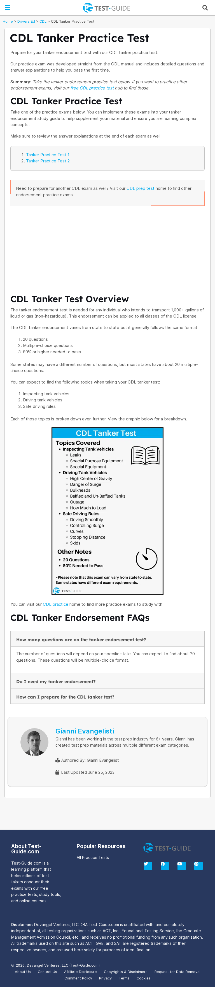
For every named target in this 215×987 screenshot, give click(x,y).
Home (8, 21)
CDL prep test (141, 188)
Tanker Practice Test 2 (48, 161)
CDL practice (55, 604)
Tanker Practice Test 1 (47, 154)
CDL (42, 21)
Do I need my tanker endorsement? (56, 681)
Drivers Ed (26, 21)
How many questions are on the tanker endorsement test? (81, 639)
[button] (7, 7)
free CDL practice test (92, 88)
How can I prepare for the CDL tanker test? (65, 697)
